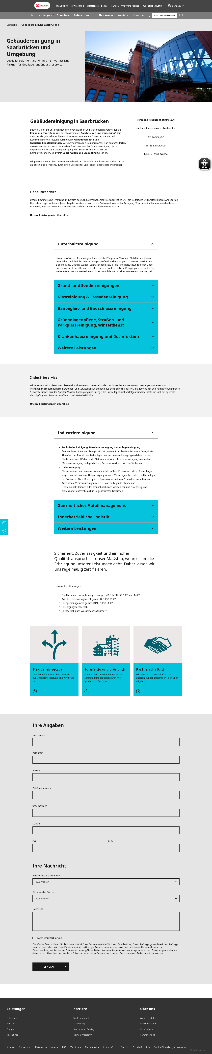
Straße (36, 823)
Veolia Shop (13, 1034)
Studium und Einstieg (83, 1029)
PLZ (110, 841)
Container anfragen (164, 15)
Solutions (92, 6)
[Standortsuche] (4, 531)
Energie (10, 1029)
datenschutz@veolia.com (46, 953)
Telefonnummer (41, 788)
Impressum (25, 1047)
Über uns (138, 15)
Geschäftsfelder (148, 1023)
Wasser (10, 1023)
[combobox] (106, 882)
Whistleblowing (152, 6)
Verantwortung (147, 1034)
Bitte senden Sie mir (43, 892)
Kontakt (11, 1047)
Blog (104, 6)
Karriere (123, 15)
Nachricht (37, 909)
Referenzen (81, 15)
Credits (125, 1047)
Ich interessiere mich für (45, 875)
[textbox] (103, 882)
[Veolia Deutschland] (42, 5)
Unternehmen (39, 805)
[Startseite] (31, 15)
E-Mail (35, 770)
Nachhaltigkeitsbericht (125, 6)
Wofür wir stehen (148, 1017)
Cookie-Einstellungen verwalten (170, 1047)
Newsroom (106, 15)
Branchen (63, 15)
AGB (64, 1047)
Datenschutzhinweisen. (150, 953)
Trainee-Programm (82, 1034)
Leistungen (44, 15)
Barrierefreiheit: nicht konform (101, 1047)
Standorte (62, 6)
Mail (181, 15)
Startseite (12, 24)
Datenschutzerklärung (49, 937)
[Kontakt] (4, 523)
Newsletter (77, 6)
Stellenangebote (81, 1017)
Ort (34, 841)
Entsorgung (12, 1017)
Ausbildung (79, 1023)
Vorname (37, 752)
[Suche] (148, 15)
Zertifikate (75, 1047)
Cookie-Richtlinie (141, 1047)
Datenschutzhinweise (46, 1047)
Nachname (38, 735)
